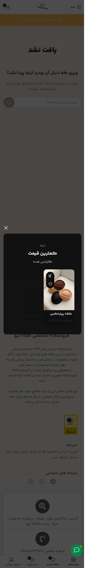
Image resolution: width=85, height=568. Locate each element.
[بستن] (6, 228)
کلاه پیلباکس (61, 313)
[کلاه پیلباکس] (59, 289)
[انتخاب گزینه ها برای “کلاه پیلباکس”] (50, 276)
